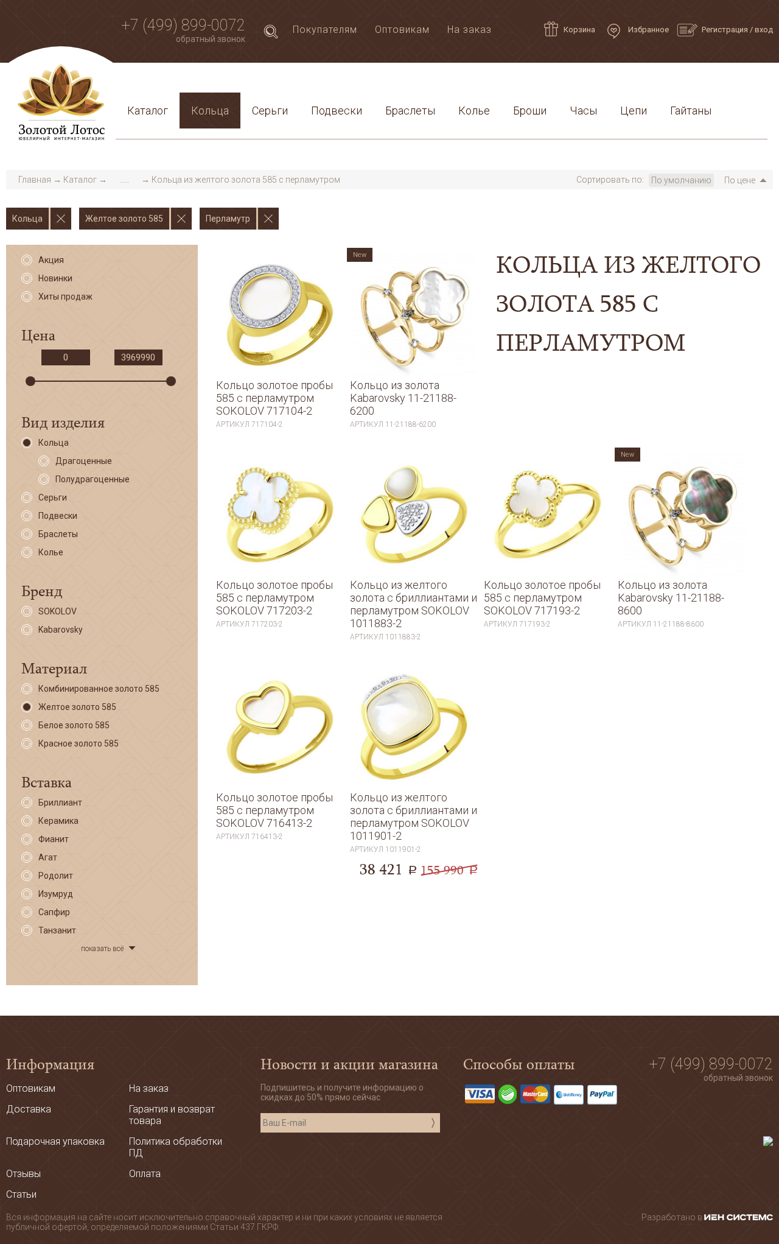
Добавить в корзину (279, 398)
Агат (47, 857)
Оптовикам (402, 29)
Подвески (336, 110)
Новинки (55, 278)
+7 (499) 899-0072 (183, 25)
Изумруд (55, 894)
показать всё (102, 948)
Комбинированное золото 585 (98, 689)
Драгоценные (83, 461)
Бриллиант (60, 802)
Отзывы (23, 1173)
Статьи (177, 81)
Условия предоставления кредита (552, 81)
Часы (583, 110)
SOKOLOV (57, 611)
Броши (530, 110)
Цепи (633, 110)
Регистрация (725, 29)
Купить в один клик (280, 424)
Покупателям (325, 29)
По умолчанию (681, 180)
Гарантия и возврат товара (385, 81)
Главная (34, 179)
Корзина (579, 29)
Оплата (287, 81)
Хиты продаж (65, 296)
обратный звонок (210, 39)
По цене (739, 180)
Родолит (55, 875)
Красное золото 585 (78, 743)
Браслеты (410, 110)
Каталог (147, 110)
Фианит (53, 839)
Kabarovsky (60, 629)
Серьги (270, 110)
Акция (51, 260)
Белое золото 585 (74, 725)
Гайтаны (690, 110)
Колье (474, 110)
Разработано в (672, 1217)
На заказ (469, 29)
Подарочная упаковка (706, 81)
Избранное (647, 29)
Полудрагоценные (92, 479)
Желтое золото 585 (77, 707)
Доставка (232, 81)
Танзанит (57, 930)
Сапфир (54, 912)
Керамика (58, 821)
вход (764, 29)
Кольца (210, 110)
